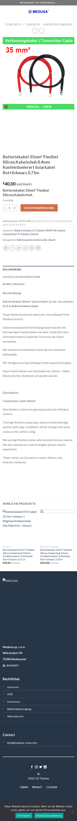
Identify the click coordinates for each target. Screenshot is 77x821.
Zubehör (33, 24)
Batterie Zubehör (23, 230)
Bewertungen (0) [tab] (13, 284)
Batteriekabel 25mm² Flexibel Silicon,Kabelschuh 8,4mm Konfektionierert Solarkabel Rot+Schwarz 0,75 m (18, 554)
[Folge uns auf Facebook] (31, 767)
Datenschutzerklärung (49, 815)
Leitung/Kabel (10, 234)
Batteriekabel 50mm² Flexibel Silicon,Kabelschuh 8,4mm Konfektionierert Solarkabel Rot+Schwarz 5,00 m (56, 554)
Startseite (13, 24)
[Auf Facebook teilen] (12, 248)
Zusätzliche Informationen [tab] (21, 276)
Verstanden (24, 815)
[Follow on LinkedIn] (45, 767)
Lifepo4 (51, 239)
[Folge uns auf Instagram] (36, 767)
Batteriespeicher (25, 239)
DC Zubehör (38, 230)
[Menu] (5, 11)
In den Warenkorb (39, 207)
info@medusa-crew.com (22, 742)
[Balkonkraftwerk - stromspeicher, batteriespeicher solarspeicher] (38, 12)
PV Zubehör (23, 234)
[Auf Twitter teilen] (19, 248)
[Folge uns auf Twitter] (40, 767)
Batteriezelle (40, 239)
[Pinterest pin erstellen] (32, 248)
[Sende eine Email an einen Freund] (25, 248)
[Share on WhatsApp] (6, 248)
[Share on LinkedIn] (38, 248)
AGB (10, 694)
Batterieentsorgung (19, 709)
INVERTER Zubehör (57, 24)
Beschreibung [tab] (12, 269)
